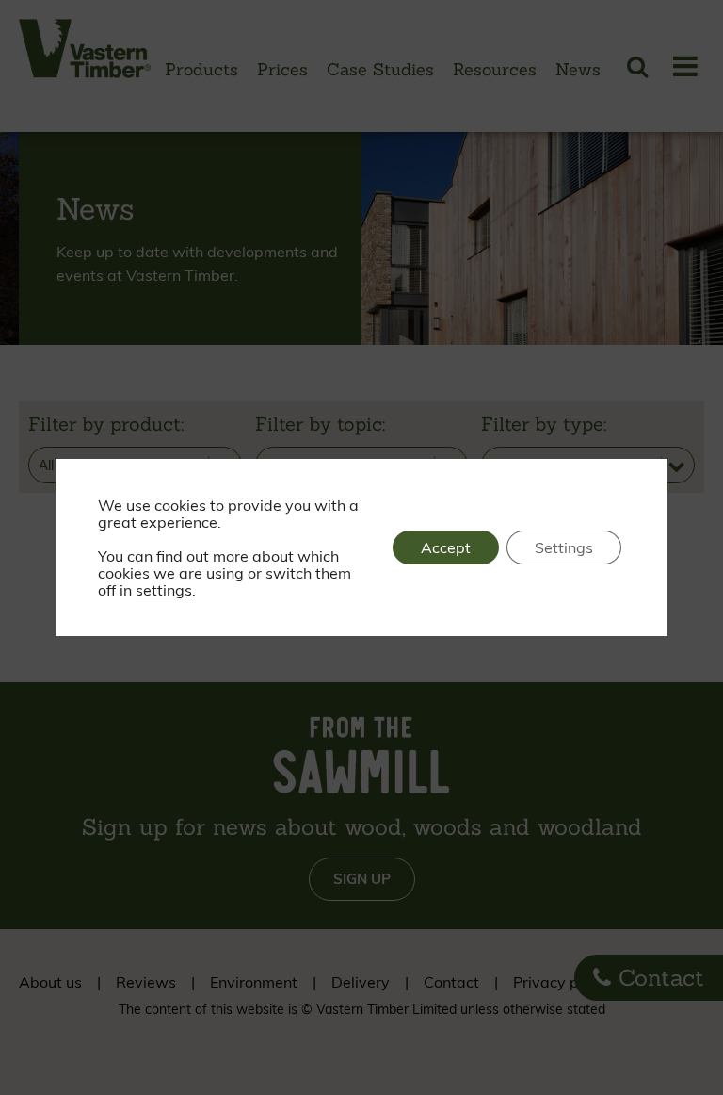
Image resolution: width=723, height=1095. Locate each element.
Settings (564, 547)
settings (164, 589)
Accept (446, 547)
